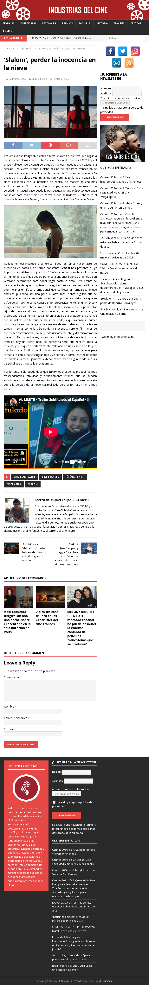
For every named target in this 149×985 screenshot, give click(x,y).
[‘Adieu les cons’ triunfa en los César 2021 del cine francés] (50, 597)
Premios (67, 23)
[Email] (116, 63)
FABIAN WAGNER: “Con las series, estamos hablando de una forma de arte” (121, 242)
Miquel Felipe (39, 78)
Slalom (33, 484)
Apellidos (106, 93)
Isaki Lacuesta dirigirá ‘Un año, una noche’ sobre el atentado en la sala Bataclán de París (17, 622)
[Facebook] (110, 51)
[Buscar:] (125, 38)
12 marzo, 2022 (17, 78)
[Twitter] (123, 51)
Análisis (119, 23)
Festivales (49, 23)
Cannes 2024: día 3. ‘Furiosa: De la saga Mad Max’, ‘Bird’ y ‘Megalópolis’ (121, 192)
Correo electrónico (16, 718)
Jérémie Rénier (75, 477)
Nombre (9, 706)
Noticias (8, 23)
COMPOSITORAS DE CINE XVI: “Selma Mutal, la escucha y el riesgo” (119, 268)
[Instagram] (135, 51)
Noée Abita (14, 484)
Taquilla (84, 23)
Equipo (7, 31)
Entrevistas (28, 23)
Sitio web (9, 729)
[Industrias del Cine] (74, 17)
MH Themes (105, 981)
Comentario (11, 677)
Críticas (135, 23)
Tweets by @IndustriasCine (117, 337)
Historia (102, 23)
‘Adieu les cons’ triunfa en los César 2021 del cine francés (47, 618)
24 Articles (82, 500)
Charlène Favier (24, 477)
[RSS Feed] (129, 63)
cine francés (50, 477)
